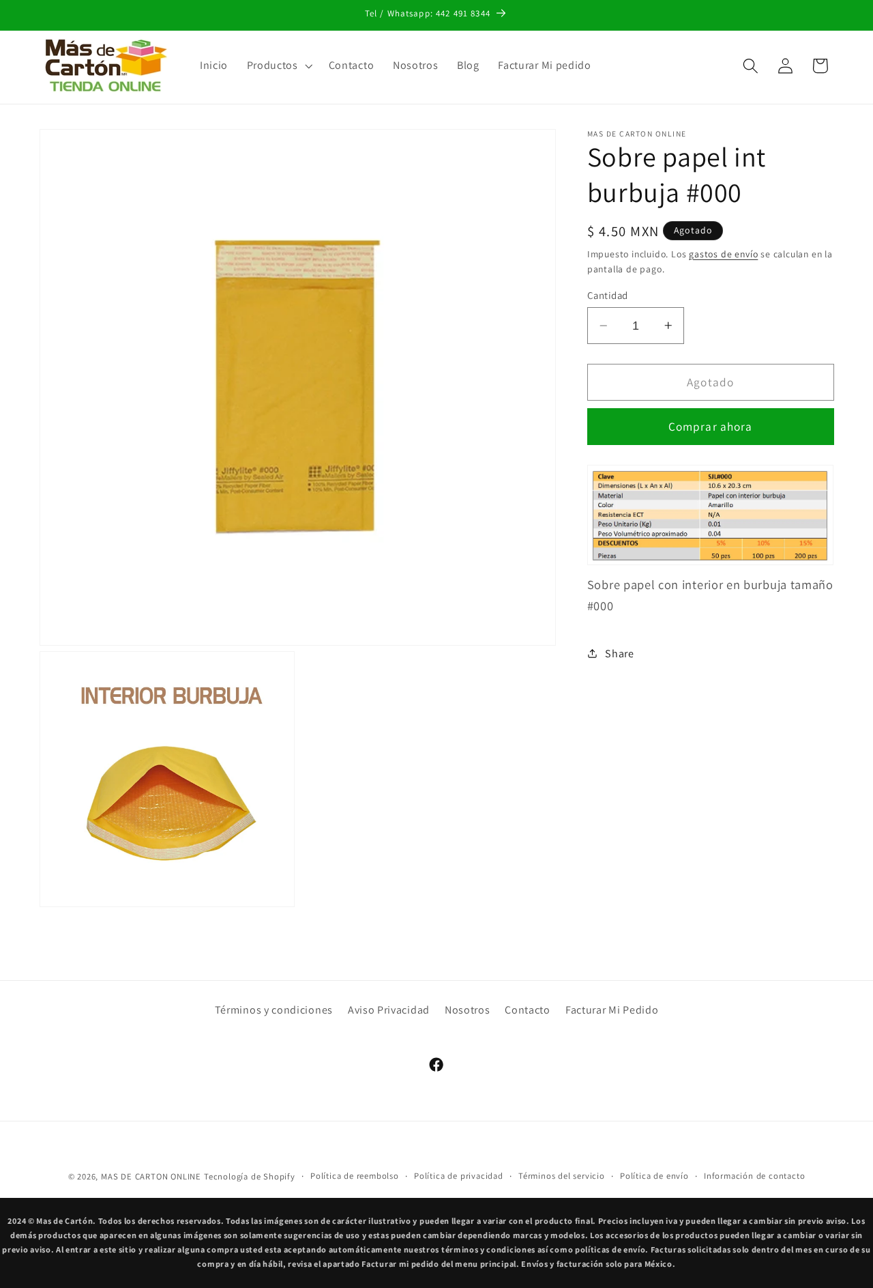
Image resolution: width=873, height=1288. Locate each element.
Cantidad (607, 295)
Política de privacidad (458, 1176)
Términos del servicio (561, 1176)
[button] (278, 65)
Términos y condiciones (274, 1010)
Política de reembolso (354, 1176)
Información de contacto (754, 1176)
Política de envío (654, 1176)
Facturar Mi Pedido (611, 1010)
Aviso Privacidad (389, 1010)
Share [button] (619, 653)
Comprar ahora (710, 426)
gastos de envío (723, 253)
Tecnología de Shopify (249, 1176)
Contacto (527, 1010)
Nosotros (467, 1010)
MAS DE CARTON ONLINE (151, 1176)
